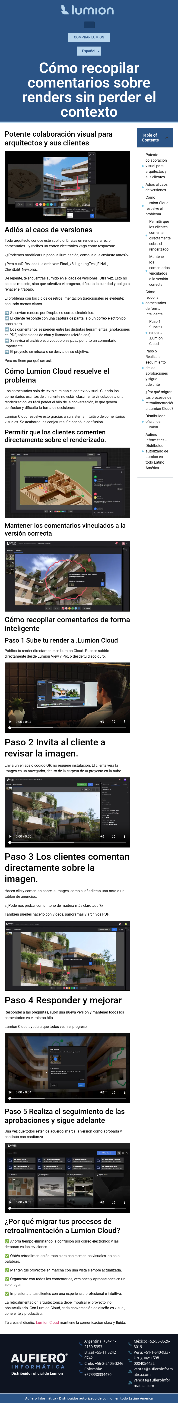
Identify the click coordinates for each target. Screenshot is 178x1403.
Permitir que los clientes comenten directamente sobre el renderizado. (160, 235)
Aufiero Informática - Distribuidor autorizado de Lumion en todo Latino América (157, 451)
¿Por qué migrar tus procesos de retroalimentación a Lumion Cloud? (160, 400)
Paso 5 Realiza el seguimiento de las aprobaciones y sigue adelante (157, 368)
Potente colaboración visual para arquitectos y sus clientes (156, 166)
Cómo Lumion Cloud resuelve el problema (157, 205)
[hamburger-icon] (89, 25)
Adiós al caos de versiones (157, 187)
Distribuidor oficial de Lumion (155, 421)
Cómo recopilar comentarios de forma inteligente (156, 303)
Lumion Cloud (47, 1322)
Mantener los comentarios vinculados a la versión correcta (159, 270)
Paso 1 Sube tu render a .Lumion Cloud (156, 332)
